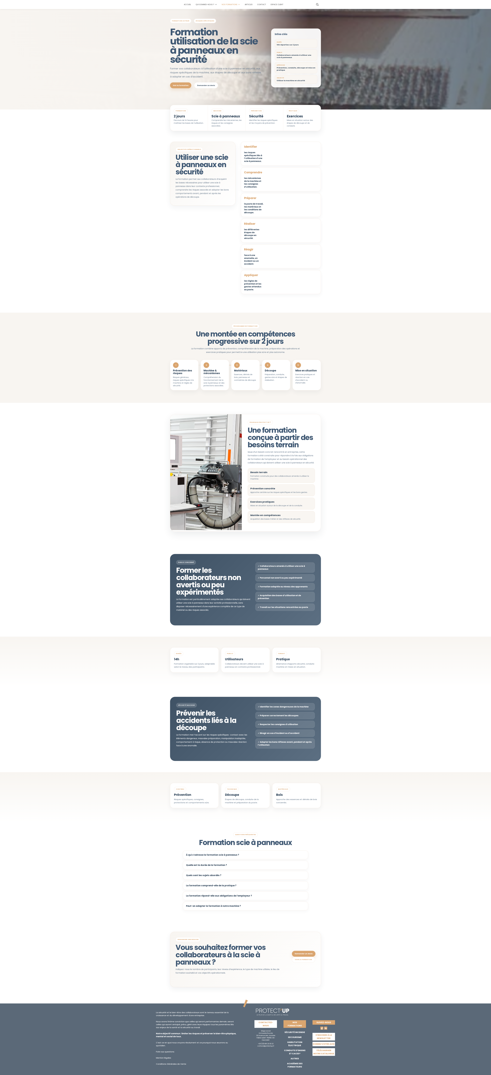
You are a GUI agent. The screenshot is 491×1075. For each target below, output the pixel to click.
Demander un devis (206, 85)
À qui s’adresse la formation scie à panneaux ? (212, 854)
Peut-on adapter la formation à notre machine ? (213, 906)
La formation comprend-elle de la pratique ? (211, 885)
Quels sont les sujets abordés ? (203, 875)
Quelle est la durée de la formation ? (206, 865)
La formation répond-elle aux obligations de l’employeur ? (219, 895)
